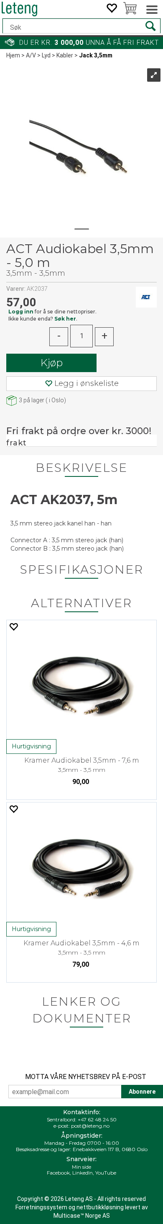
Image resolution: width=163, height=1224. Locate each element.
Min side (81, 1167)
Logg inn (20, 311)
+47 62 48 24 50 (97, 1119)
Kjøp (52, 363)
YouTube (105, 1173)
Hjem (13, 55)
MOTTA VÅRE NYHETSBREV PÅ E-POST (85, 1077)
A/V (31, 55)
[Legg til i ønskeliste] (13, 626)
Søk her (65, 319)
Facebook (58, 1173)
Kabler (64, 55)
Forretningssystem (41, 1207)
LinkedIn (82, 1173)
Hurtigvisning (31, 746)
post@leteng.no (90, 1126)
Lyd (46, 55)
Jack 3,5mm (95, 55)
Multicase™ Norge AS (81, 1215)
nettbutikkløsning (100, 1207)
